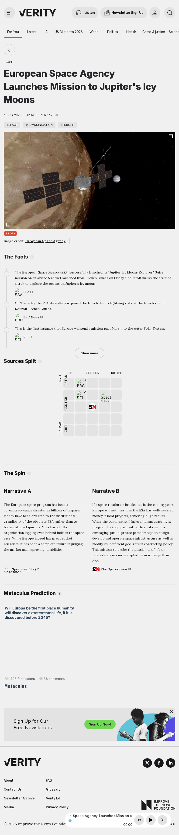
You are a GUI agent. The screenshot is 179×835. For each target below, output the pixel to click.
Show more (89, 353)
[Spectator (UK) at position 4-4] (104, 395)
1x (139, 820)
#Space (12, 125)
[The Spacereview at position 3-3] (92, 406)
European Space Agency (45, 241)
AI (46, 32)
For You (13, 32)
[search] (169, 12)
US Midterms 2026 (69, 32)
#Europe (67, 125)
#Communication (39, 125)
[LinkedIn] (170, 763)
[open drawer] (9, 12)
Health (131, 32)
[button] (80, 383)
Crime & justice (153, 32)
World (94, 32)
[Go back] (9, 49)
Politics (112, 32)
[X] (147, 763)
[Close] (171, 711)
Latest (31, 32)
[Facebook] (159, 763)
